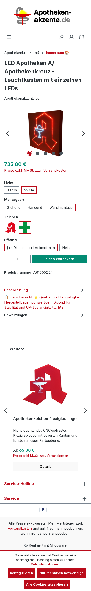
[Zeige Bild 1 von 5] (30, 153)
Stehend (13, 207)
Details (45, 466)
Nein (66, 248)
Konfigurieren (21, 573)
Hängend (35, 207)
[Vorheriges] (7, 133)
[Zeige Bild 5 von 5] (61, 153)
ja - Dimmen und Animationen (31, 248)
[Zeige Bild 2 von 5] (37, 153)
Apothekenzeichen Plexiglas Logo (45, 418)
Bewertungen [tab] (15, 315)
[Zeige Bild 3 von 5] (45, 153)
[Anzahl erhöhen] (26, 259)
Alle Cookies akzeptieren (47, 584)
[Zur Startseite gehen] (45, 17)
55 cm (29, 190)
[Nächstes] (83, 133)
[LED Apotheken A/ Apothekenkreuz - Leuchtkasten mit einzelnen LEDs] (45, 133)
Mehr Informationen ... (46, 564)
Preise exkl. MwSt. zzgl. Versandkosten (35, 170)
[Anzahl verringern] (8, 259)
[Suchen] (61, 36)
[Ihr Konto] (71, 36)
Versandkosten (20, 528)
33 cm (12, 190)
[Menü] (9, 36)
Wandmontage (61, 207)
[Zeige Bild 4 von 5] (53, 153)
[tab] (44, 298)
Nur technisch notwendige (61, 573)
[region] (45, 133)
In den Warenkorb (59, 259)
